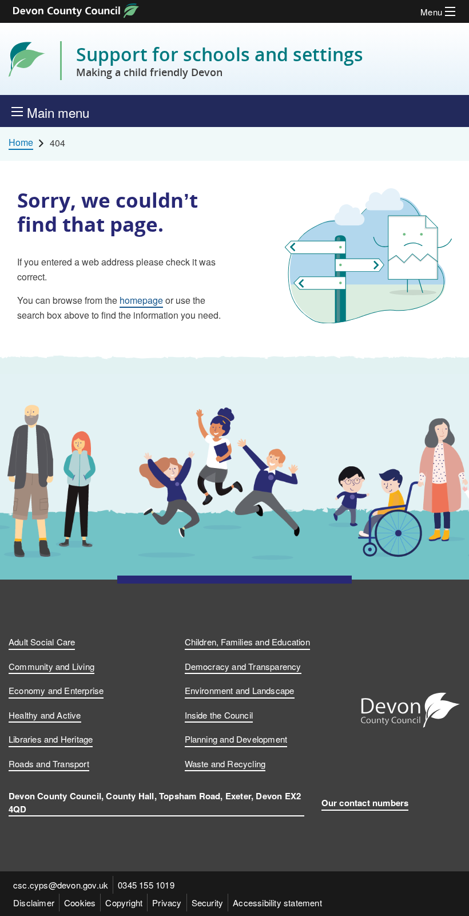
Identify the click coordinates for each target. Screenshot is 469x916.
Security (208, 903)
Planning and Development (236, 739)
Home (21, 142)
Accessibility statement (277, 903)
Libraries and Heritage (51, 739)
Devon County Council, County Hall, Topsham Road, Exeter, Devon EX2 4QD (155, 802)
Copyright (123, 903)
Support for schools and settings (219, 60)
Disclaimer (33, 903)
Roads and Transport (49, 764)
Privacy (166, 903)
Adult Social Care (42, 642)
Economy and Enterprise (56, 690)
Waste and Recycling (225, 764)
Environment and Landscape (240, 690)
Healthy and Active (45, 715)
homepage (141, 300)
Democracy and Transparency (243, 666)
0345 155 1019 (146, 885)
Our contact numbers (365, 802)
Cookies (80, 903)
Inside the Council (219, 715)
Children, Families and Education (247, 642)
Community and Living (51, 666)
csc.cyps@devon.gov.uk (60, 885)
